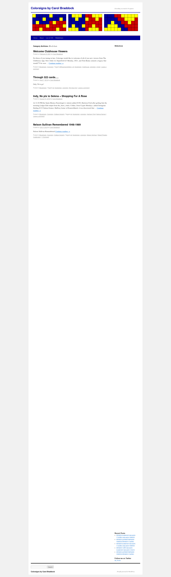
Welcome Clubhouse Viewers (50, 51)
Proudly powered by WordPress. (126, 571)
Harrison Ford (91, 114)
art (73, 67)
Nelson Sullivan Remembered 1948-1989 (57, 124)
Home (35, 38)
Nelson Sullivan (92, 135)
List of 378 (49, 38)
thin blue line (73, 88)
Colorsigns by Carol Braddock (52, 8)
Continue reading (56, 63)
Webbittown (59, 38)
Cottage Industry (59, 114)
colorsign (93, 67)
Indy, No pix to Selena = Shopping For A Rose (60, 96)
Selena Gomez (101, 114)
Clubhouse (85, 67)
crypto (98, 67)
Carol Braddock (58, 54)
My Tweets (118, 560)
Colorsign (50, 67)
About (42, 38)
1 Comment (45, 137)
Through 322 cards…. (46, 77)
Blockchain (42, 67)
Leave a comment (83, 88)
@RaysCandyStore (65, 67)
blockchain (78, 67)
